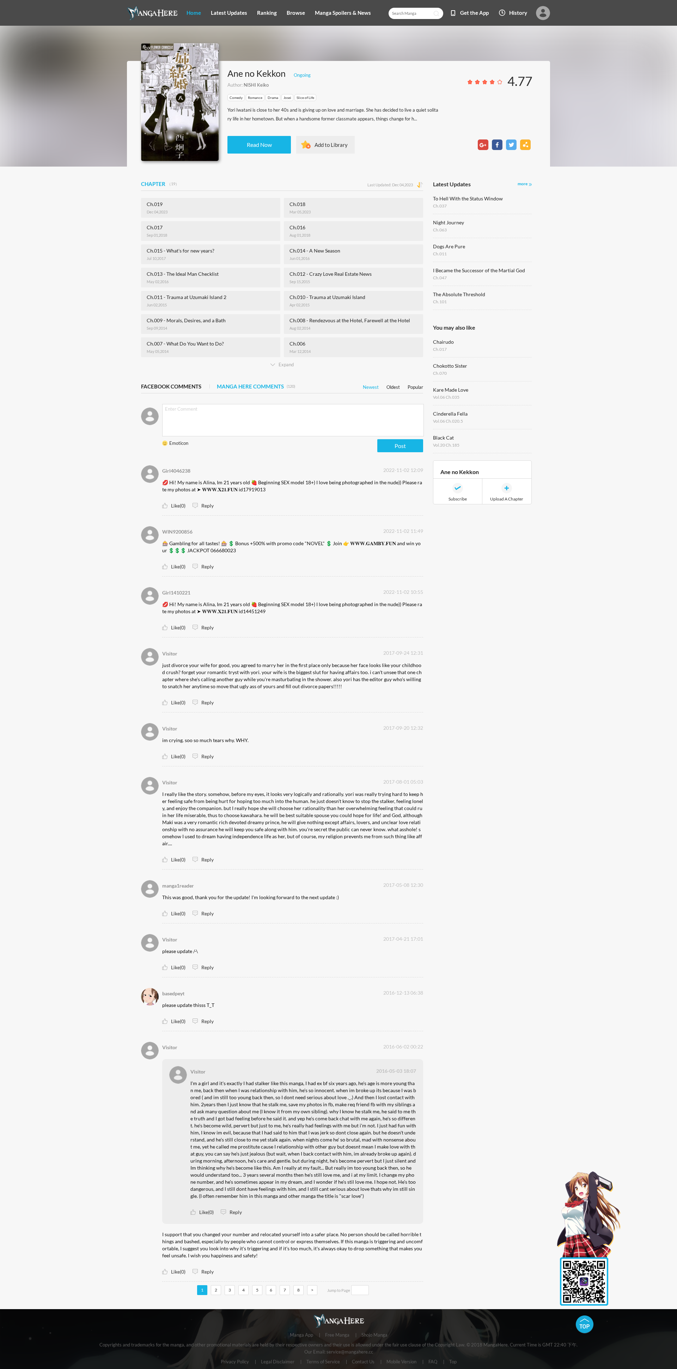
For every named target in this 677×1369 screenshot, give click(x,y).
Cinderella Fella (450, 414)
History (518, 13)
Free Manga (337, 1335)
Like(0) (178, 506)
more (522, 183)
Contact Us (363, 1362)
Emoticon (178, 443)
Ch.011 (440, 253)
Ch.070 (440, 373)
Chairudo (443, 342)
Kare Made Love (450, 390)
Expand (286, 364)
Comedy (236, 97)
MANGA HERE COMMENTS (256, 386)
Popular (415, 385)
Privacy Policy (235, 1362)
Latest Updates (229, 13)
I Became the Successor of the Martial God (479, 270)
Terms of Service (323, 1362)
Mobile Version (401, 1362)
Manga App (301, 1335)
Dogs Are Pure (449, 246)
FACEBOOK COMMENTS (171, 386)
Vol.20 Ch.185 (446, 445)
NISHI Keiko (256, 85)
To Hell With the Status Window (468, 198)
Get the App (474, 13)
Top (453, 1362)
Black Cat (443, 438)
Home (194, 13)
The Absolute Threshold (459, 294)
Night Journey (448, 222)
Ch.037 (440, 206)
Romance (255, 97)
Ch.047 (440, 277)
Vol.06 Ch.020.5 (448, 421)
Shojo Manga (374, 1335)
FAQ (432, 1362)
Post (400, 445)
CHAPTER (160, 184)
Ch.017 (440, 349)
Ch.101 (440, 301)
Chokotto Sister (450, 366)
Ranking (267, 13)
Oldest (393, 385)
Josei (287, 97)
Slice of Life (305, 97)
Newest (371, 385)
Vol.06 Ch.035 (446, 397)
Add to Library (331, 145)
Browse (296, 13)
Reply (207, 506)
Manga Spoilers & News (343, 13)
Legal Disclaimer (277, 1362)
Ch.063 (440, 229)
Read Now (259, 144)
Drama (273, 97)
